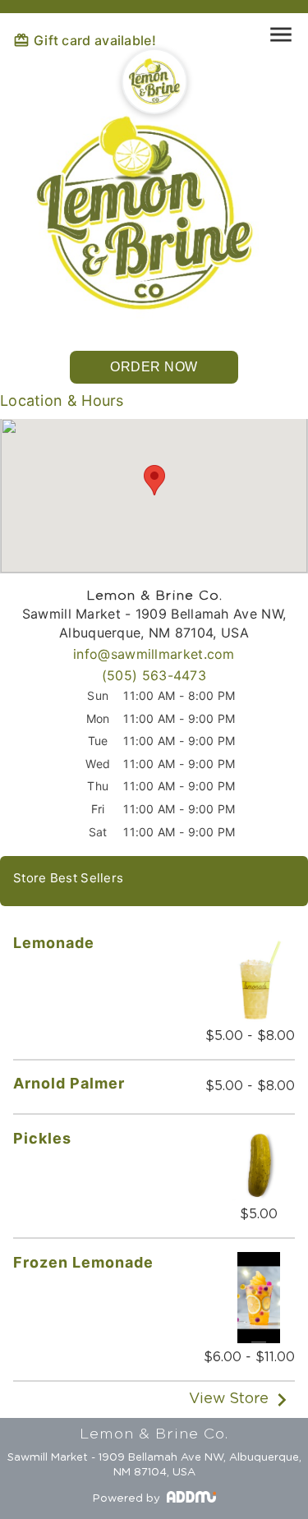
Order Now (154, 367)
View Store (229, 1399)
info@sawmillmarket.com (154, 654)
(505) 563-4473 (154, 675)
